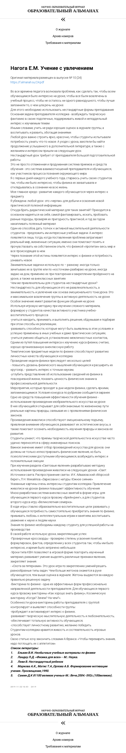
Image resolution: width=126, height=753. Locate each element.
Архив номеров (63, 36)
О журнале (63, 29)
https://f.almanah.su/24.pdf (27, 82)
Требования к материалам (63, 42)
